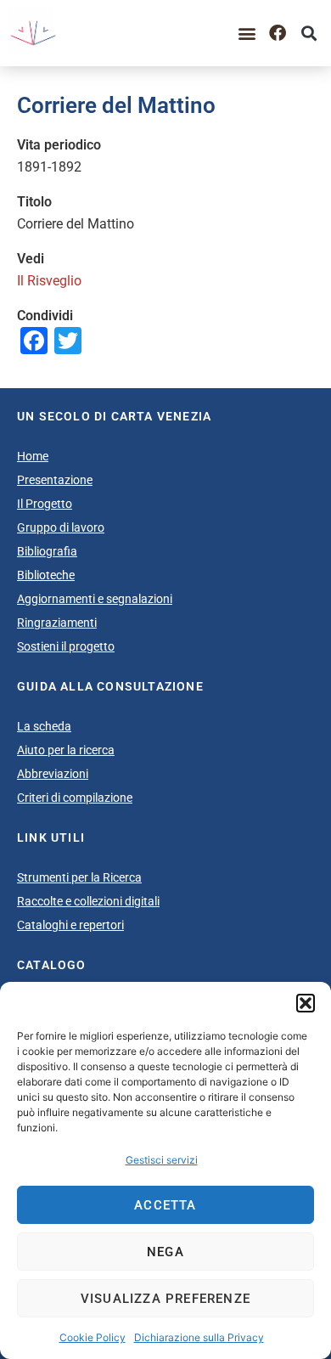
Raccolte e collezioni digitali (88, 901)
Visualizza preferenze (165, 1298)
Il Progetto (44, 503)
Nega (165, 1252)
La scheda (44, 726)
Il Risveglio (49, 281)
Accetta (165, 1205)
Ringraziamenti (57, 622)
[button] (305, 1003)
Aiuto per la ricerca (66, 750)
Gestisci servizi (162, 1159)
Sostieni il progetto (66, 646)
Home (32, 456)
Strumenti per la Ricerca (79, 877)
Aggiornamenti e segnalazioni (94, 599)
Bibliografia (47, 551)
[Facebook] (278, 33)
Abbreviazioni (52, 774)
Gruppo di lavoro (60, 527)
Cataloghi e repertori (70, 925)
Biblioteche (46, 575)
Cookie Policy (92, 1337)
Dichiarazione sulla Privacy (199, 1337)
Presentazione (55, 480)
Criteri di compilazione (74, 797)
